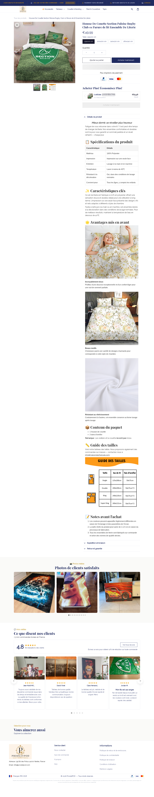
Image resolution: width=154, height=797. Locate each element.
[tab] (71, 703)
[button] (16, 584)
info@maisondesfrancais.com (97, 445)
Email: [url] (11, 765)
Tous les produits (20, 18)
